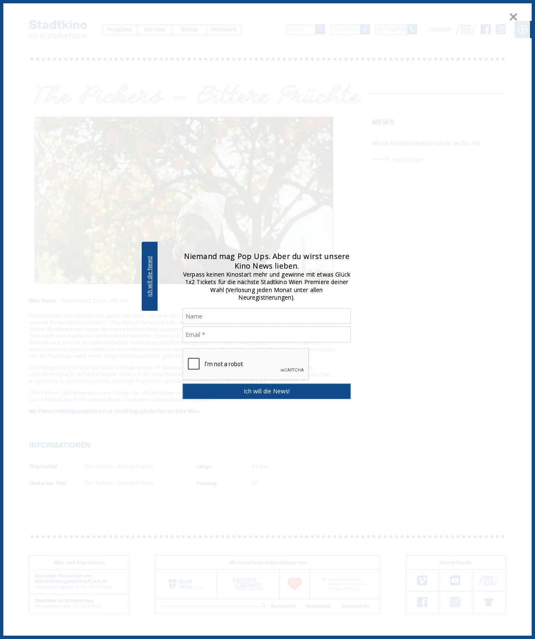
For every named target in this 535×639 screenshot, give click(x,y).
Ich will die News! (149, 276)
